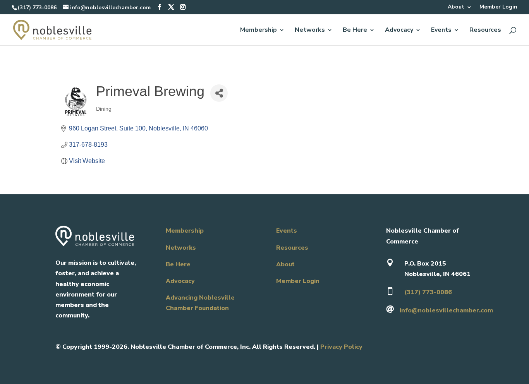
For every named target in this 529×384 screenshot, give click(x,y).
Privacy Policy (341, 347)
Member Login (498, 7)
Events (441, 30)
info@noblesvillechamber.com (446, 310)
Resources (485, 30)
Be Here (355, 30)
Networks (310, 30)
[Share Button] (219, 93)
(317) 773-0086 (37, 7)
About (456, 7)
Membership (258, 30)
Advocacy (399, 30)
